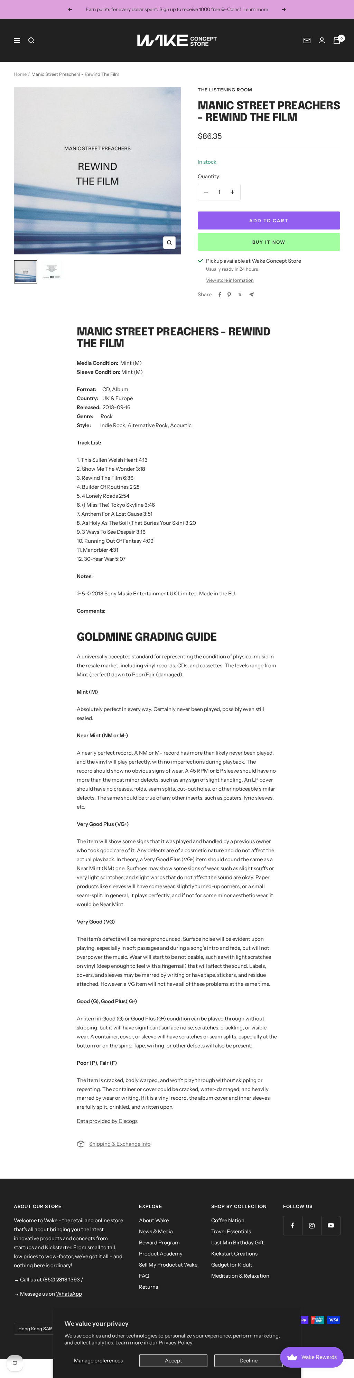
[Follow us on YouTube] (330, 1225)
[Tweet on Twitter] (240, 294)
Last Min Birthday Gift (237, 1242)
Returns (148, 1287)
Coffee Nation (227, 1220)
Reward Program (159, 1242)
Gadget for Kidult (231, 1264)
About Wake (154, 1220)
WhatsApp (69, 1293)
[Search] (31, 40)
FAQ (144, 1275)
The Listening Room (225, 89)
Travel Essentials (231, 1231)
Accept (173, 1360)
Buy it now (269, 242)
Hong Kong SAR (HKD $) (44, 1328)
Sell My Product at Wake (168, 1264)
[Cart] (336, 40)
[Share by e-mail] (251, 294)
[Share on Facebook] (219, 294)
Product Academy (161, 1253)
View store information (230, 280)
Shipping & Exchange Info (120, 1144)
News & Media (156, 1231)
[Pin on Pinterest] (229, 294)
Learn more (255, 9)
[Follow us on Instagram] (311, 1225)
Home (20, 74)
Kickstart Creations (234, 1253)
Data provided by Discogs (107, 1121)
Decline (249, 1360)
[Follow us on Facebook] (292, 1225)
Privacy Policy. (176, 1342)
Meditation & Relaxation (240, 1275)
